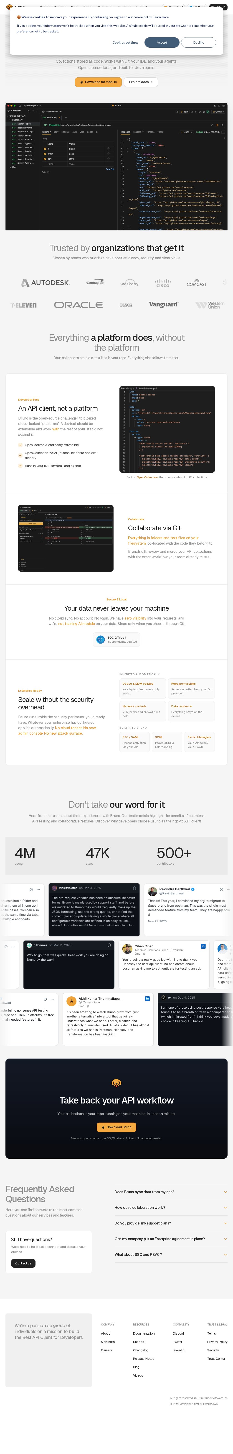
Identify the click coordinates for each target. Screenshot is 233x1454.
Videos (138, 1375)
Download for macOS (101, 82)
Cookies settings (125, 42)
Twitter (177, 1342)
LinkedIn (178, 1350)
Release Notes (143, 1359)
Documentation (144, 1333)
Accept (162, 42)
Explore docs (139, 82)
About (105, 1333)
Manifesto (108, 1342)
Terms (211, 1333)
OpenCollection (147, 477)
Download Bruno (119, 1127)
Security (213, 1350)
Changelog (141, 1350)
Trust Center (216, 1359)
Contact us (23, 1263)
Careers (106, 1350)
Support (138, 1342)
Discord (178, 1333)
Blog (136, 1367)
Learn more (161, 17)
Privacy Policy (217, 1342)
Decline (198, 42)
